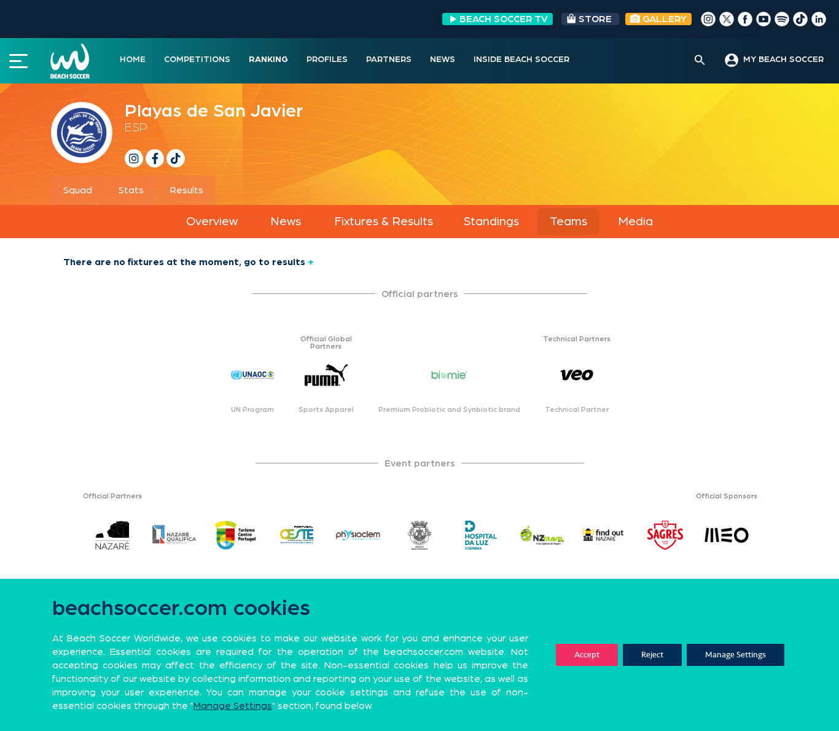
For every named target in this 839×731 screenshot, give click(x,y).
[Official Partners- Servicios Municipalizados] (419, 535)
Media (635, 221)
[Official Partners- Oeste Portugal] (296, 535)
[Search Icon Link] (700, 60)
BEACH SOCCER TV (503, 19)
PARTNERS (389, 59)
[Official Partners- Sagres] (665, 535)
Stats (131, 190)
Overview (212, 221)
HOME (133, 59)
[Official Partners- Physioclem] (358, 535)
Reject (652, 654)
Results (186, 190)
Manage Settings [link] (232, 706)
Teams (568, 221)
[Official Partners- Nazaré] (112, 535)
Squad (77, 190)
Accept (586, 654)
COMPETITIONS (197, 59)
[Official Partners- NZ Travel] (542, 535)
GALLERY (663, 19)
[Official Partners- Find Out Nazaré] (603, 535)
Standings (491, 221)
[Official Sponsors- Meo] (726, 535)
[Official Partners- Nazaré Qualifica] (173, 535)
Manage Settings (735, 654)
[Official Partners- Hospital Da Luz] (480, 535)
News (285, 221)
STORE (595, 19)
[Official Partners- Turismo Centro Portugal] (235, 535)
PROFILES (327, 59)
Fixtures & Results (383, 221)
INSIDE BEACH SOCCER (521, 59)
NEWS (442, 59)
